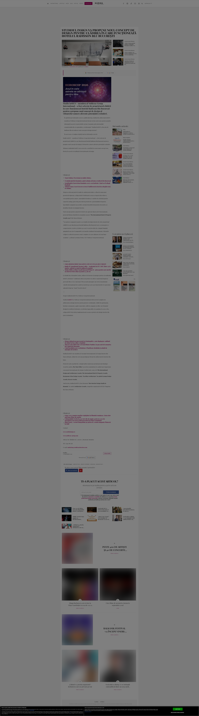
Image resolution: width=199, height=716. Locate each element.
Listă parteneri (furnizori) (88, 711)
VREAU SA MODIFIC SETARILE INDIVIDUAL (177, 712)
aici (70, 712)
